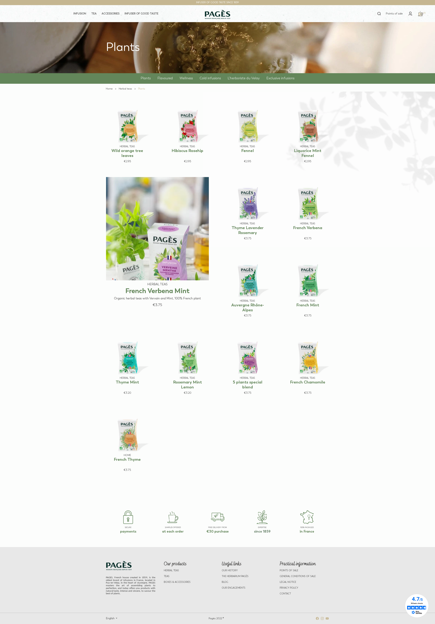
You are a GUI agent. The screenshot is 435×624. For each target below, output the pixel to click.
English (110, 618)
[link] (410, 13)
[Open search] (379, 14)
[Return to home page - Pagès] (218, 14)
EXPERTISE (262, 527)
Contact (285, 593)
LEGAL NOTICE (288, 582)
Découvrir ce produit (124, 167)
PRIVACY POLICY (289, 587)
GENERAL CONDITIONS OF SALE (298, 576)
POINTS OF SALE (289, 570)
